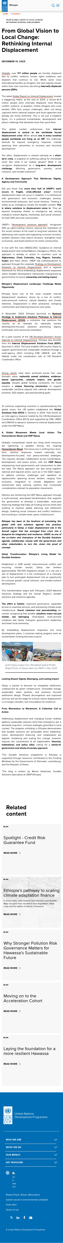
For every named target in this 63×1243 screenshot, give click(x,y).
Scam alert (11, 1204)
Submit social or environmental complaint (27, 1199)
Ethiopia (13, 5)
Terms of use (12, 1209)
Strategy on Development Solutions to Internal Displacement (31, 265)
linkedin (17, 1217)
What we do (13, 1147)
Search (53, 5)
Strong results (9, 373)
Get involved (14, 1162)
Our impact (13, 1154)
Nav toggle (57, 5)
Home (5, 14)
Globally (6, 73)
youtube (30, 1217)
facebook (24, 1217)
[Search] (14, 1180)
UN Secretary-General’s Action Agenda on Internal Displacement (31, 338)
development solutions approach (30, 224)
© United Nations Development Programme (25, 1229)
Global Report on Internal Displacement (33, 96)
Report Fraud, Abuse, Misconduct (23, 1194)
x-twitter (11, 1217)
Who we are (13, 1139)
